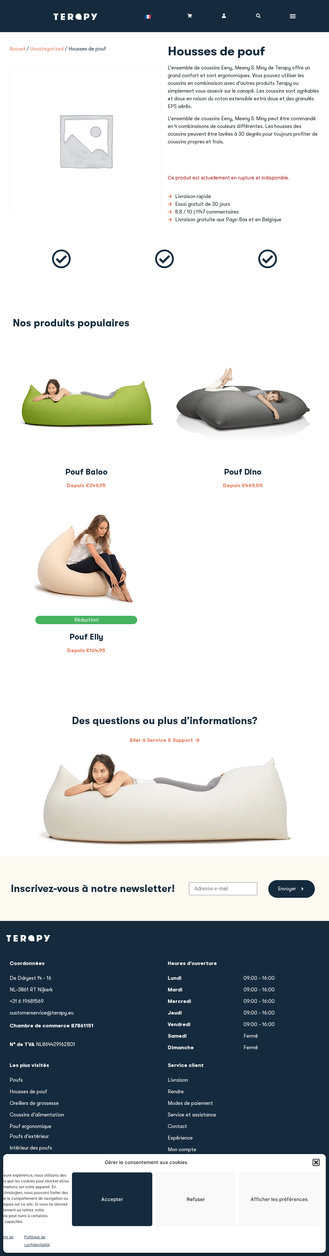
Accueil (17, 49)
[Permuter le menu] (292, 16)
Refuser (196, 1199)
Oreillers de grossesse (34, 1103)
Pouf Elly (86, 637)
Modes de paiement (190, 1103)
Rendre (176, 1092)
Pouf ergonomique (30, 1126)
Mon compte (182, 1149)
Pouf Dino (243, 472)
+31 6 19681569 (27, 1001)
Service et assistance (192, 1115)
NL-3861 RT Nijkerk (31, 990)
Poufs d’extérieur (29, 1136)
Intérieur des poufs (31, 1148)
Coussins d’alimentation (37, 1115)
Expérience (180, 1138)
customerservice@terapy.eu (42, 1013)
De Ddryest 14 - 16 (30, 978)
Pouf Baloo (86, 472)
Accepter (112, 1199)
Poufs (16, 1080)
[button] (316, 1162)
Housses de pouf (28, 1092)
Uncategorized (47, 49)
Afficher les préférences (279, 1199)
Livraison (178, 1080)
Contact (177, 1126)
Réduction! (86, 620)
